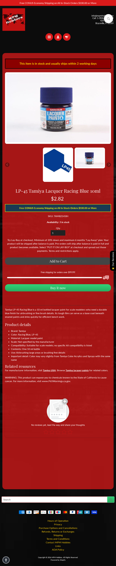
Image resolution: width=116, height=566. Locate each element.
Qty (58, 228)
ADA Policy (58, 549)
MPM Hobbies (57, 557)
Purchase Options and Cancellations (58, 527)
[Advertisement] (58, 462)
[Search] (110, 500)
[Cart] (67, 37)
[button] (6, 560)
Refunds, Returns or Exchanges (58, 531)
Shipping (58, 535)
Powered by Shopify (58, 560)
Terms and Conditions (58, 538)
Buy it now (58, 288)
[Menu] (49, 37)
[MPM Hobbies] (13, 19)
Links (58, 546)
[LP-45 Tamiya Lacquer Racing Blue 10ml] (90, 158)
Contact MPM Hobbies (58, 542)
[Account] (58, 37)
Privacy (58, 524)
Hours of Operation (58, 520)
